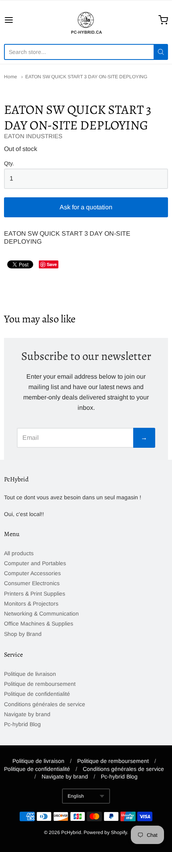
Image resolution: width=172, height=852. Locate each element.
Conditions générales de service (44, 704)
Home (10, 76)
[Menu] (20, 20)
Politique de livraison (30, 674)
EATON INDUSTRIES (33, 136)
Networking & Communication (41, 613)
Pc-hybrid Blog (22, 724)
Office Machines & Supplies (38, 623)
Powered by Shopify (105, 832)
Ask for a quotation (86, 207)
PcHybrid (71, 832)
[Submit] (161, 52)
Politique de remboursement (40, 684)
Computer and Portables (35, 563)
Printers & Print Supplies (34, 593)
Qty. (9, 164)
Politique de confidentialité (37, 694)
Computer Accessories (32, 573)
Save (52, 264)
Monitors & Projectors (31, 603)
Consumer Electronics (32, 583)
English (76, 796)
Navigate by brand (27, 714)
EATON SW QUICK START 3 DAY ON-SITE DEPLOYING (86, 76)
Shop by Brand (23, 634)
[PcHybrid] (86, 20)
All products (19, 553)
